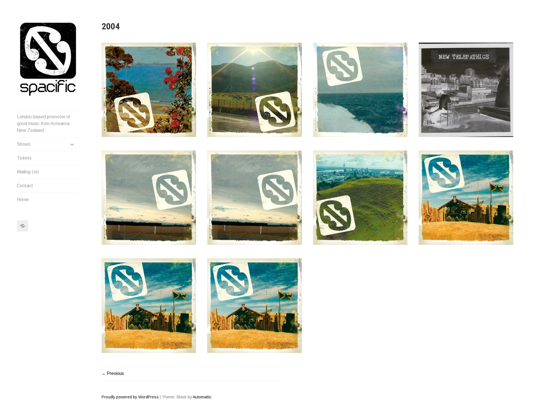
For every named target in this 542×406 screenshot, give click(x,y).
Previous (115, 373)
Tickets (24, 158)
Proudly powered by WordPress (130, 397)
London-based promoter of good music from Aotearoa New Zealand (43, 123)
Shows (23, 144)
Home (23, 199)
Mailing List (28, 171)
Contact (25, 185)
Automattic (202, 397)
